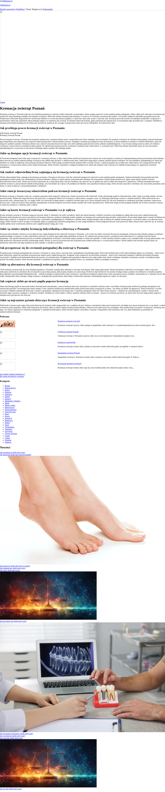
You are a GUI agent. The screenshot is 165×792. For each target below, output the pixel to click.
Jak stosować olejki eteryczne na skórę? (15, 566)
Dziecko (8, 392)
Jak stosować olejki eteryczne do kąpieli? (15, 455)
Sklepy (7, 423)
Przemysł (8, 418)
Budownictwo (10, 388)
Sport (7, 425)
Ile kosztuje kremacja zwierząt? (70, 364)
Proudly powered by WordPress (12, 9)
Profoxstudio (48, 9)
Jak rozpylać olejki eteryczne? (11, 738)
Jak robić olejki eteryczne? (10, 570)
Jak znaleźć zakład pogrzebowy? (12, 374)
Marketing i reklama (12, 401)
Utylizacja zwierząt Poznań (68, 332)
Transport (8, 429)
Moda (7, 403)
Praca (7, 414)
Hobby (7, 397)
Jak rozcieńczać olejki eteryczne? (12, 736)
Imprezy (8, 399)
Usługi (2, 102)
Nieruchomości (10, 410)
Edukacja (8, 394)
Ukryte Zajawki (11, 434)
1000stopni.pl (5, 5)
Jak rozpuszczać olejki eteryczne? (13, 568)
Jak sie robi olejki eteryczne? (11, 789)
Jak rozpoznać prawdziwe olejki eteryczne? (16, 734)
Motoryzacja (9, 407)
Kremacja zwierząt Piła (66, 342)
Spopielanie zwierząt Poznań (69, 353)
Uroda (7, 436)
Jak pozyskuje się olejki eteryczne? (13, 621)
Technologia (9, 427)
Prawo (7, 416)
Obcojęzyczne (10, 412)
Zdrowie (8, 442)
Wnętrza (8, 440)
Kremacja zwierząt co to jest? (69, 321)
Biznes (7, 386)
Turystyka (8, 431)
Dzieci (7, 390)
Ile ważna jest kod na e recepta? (12, 376)
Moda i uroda (10, 405)
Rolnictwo (9, 421)
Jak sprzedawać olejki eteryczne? (12, 453)
